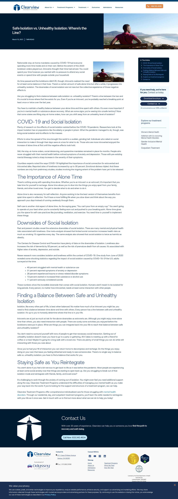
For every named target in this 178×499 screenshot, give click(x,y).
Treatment (82, 7)
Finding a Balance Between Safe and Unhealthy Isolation (154, 71)
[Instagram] (100, 456)
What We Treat (109, 465)
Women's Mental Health (150, 132)
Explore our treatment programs (153, 77)
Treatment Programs (65, 7)
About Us (48, 7)
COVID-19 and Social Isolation (152, 63)
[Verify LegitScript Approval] (145, 458)
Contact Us (146, 79)
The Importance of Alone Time (153, 65)
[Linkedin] (105, 456)
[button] (175, 485)
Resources (119, 7)
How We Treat (109, 468)
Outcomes (96, 7)
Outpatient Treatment (150, 148)
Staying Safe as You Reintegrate (153, 74)
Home (90, 463)
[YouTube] (95, 456)
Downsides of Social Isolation (152, 68)
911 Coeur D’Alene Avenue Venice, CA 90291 (66, 457)
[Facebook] (90, 456)
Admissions (107, 7)
